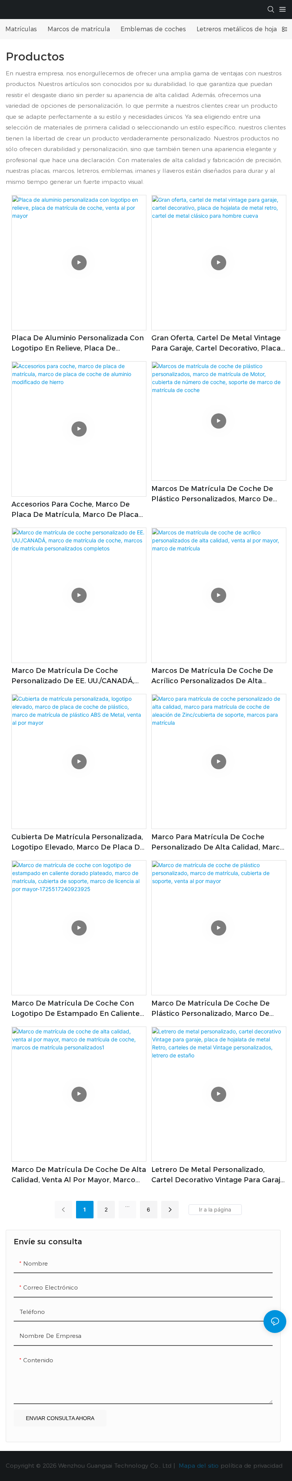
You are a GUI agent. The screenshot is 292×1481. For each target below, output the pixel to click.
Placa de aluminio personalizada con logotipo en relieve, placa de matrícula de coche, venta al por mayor (77, 344)
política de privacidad (251, 1465)
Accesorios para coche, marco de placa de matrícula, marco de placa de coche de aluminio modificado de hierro (77, 510)
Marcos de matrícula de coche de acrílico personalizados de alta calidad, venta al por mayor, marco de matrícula (213, 676)
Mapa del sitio (199, 1465)
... (127, 1205)
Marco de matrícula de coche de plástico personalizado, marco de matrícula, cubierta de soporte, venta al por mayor (218, 1009)
